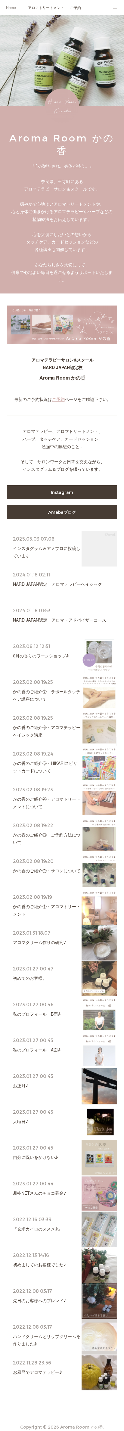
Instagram (62, 492)
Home (11, 7)
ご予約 (75, 7)
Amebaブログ (62, 512)
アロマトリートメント (46, 7)
